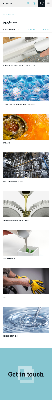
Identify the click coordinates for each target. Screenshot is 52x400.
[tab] (11, 30)
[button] (48, 3)
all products (8, 14)
